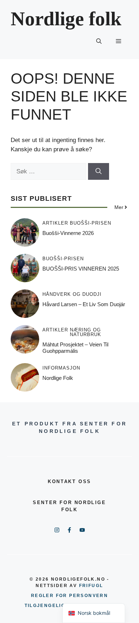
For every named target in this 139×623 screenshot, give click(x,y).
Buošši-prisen (90, 223)
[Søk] (98, 171)
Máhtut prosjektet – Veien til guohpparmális (75, 347)
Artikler (55, 223)
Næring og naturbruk (85, 332)
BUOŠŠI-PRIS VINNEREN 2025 (80, 269)
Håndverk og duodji (72, 294)
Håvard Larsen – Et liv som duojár (83, 304)
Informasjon (61, 368)
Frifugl (91, 585)
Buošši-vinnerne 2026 (68, 233)
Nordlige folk (66, 19)
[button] (99, 41)
